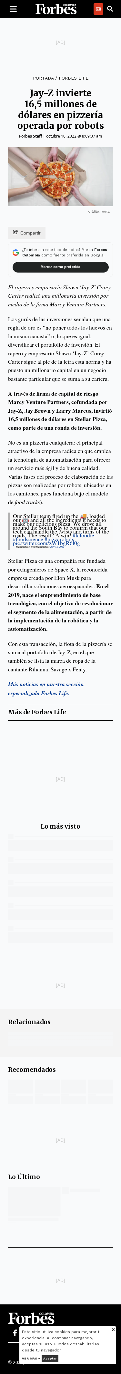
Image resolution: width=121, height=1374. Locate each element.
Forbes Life (73, 78)
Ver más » (31, 1358)
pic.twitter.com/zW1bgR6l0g (46, 543)
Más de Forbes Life (37, 712)
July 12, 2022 (57, 546)
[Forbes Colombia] (56, 9)
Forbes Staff (30, 136)
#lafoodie (83, 535)
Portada (43, 78)
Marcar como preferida (60, 267)
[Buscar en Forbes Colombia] (110, 9)
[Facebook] (15, 1333)
